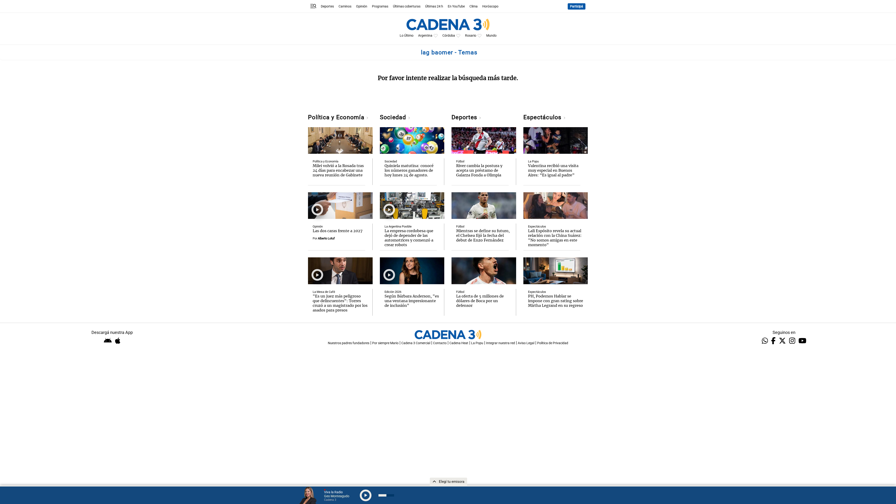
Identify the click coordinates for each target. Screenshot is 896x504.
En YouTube (456, 6)
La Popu (533, 161)
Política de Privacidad (552, 343)
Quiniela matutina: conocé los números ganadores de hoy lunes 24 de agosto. (409, 170)
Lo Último (406, 36)
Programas (380, 6)
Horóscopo (490, 6)
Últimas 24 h (434, 6)
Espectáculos (543, 117)
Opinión (361, 6)
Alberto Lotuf (326, 238)
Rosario (470, 36)
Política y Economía (337, 117)
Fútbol (460, 161)
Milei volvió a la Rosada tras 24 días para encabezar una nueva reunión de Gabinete (338, 170)
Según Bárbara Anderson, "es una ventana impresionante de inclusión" (412, 301)
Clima (473, 6)
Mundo (491, 36)
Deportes (327, 6)
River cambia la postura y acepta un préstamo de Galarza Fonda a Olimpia (479, 170)
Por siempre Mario (385, 343)
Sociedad (394, 117)
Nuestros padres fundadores (348, 343)
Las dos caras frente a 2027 (338, 230)
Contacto (440, 343)
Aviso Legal (526, 343)
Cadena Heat (458, 343)
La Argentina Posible (398, 226)
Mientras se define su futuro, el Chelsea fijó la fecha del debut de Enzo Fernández (483, 235)
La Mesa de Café (324, 292)
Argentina (425, 36)
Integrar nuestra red (500, 343)
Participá (576, 6)
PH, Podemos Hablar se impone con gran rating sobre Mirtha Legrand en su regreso (555, 301)
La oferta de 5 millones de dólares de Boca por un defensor (480, 301)
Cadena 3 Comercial (415, 343)
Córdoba (448, 36)
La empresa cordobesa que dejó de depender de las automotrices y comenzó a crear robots (409, 237)
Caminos (345, 6)
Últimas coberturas (406, 6)
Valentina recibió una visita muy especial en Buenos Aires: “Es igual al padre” (553, 170)
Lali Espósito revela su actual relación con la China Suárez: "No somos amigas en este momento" (555, 237)
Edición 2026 (393, 292)
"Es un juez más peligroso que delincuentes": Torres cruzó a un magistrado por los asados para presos (340, 303)
